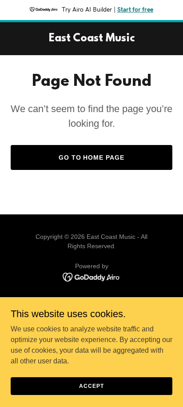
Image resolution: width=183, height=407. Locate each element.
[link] (92, 39)
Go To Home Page (92, 157)
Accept (91, 386)
